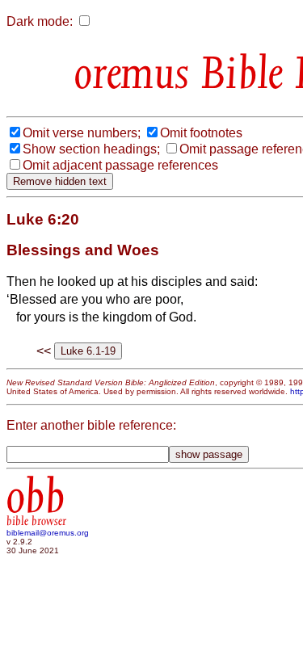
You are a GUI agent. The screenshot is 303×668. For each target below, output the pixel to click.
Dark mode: (39, 21)
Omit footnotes (201, 133)
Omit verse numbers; (82, 133)
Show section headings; (91, 149)
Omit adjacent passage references (120, 165)
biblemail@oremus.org (47, 532)
